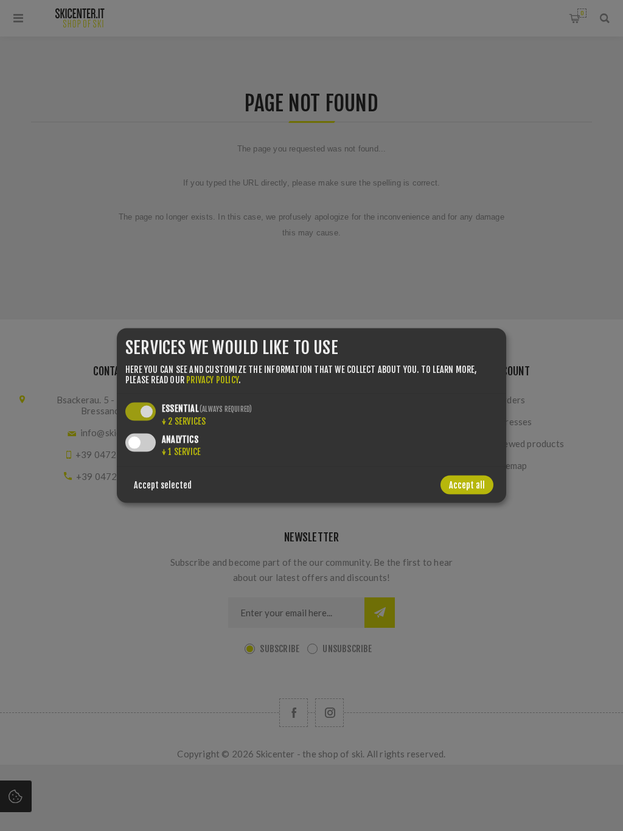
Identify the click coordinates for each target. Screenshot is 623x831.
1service (181, 451)
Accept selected (163, 484)
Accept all (467, 484)
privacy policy (212, 379)
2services (184, 420)
